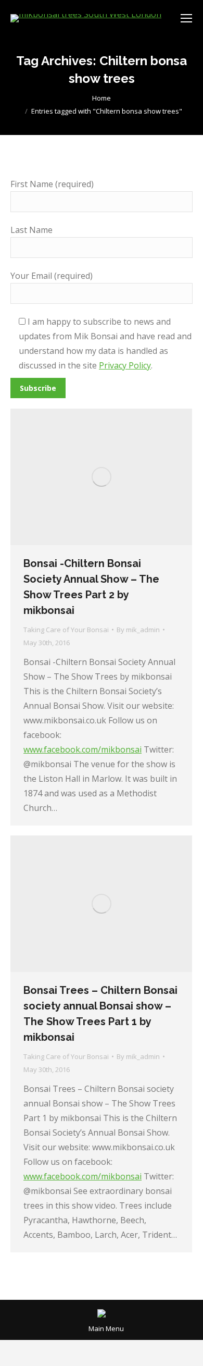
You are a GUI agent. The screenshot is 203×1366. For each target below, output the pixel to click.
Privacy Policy (125, 365)
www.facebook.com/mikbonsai (82, 749)
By (138, 629)
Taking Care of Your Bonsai (66, 629)
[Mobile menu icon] (186, 18)
